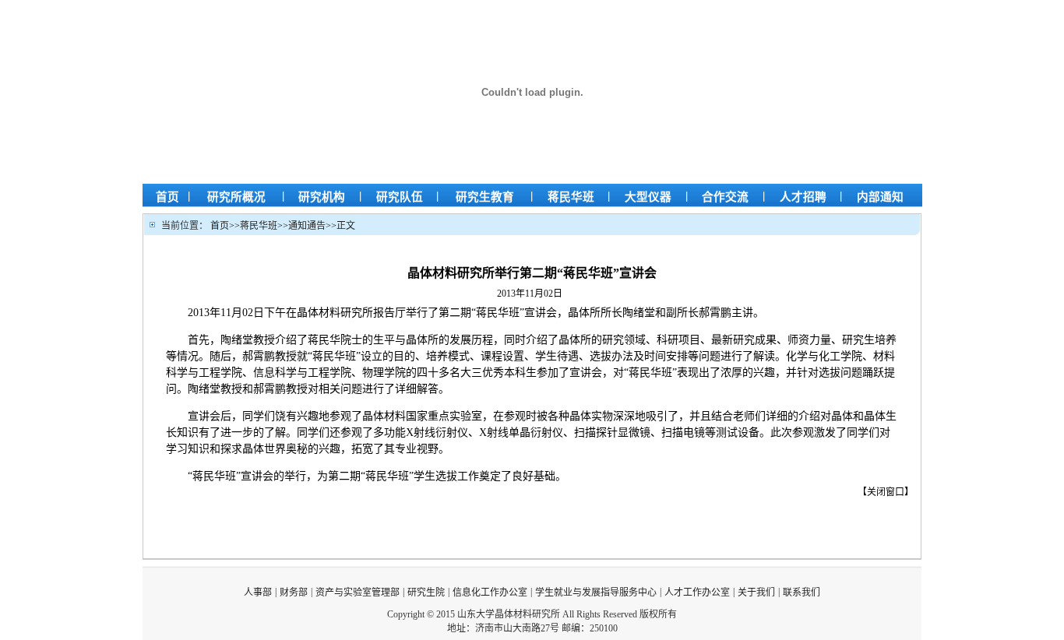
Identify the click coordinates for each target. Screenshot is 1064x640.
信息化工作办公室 (490, 592)
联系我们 (801, 592)
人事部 (258, 592)
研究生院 (426, 592)
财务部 (294, 592)
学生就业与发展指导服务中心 (596, 592)
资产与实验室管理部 (357, 592)
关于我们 (756, 592)
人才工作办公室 (697, 592)
